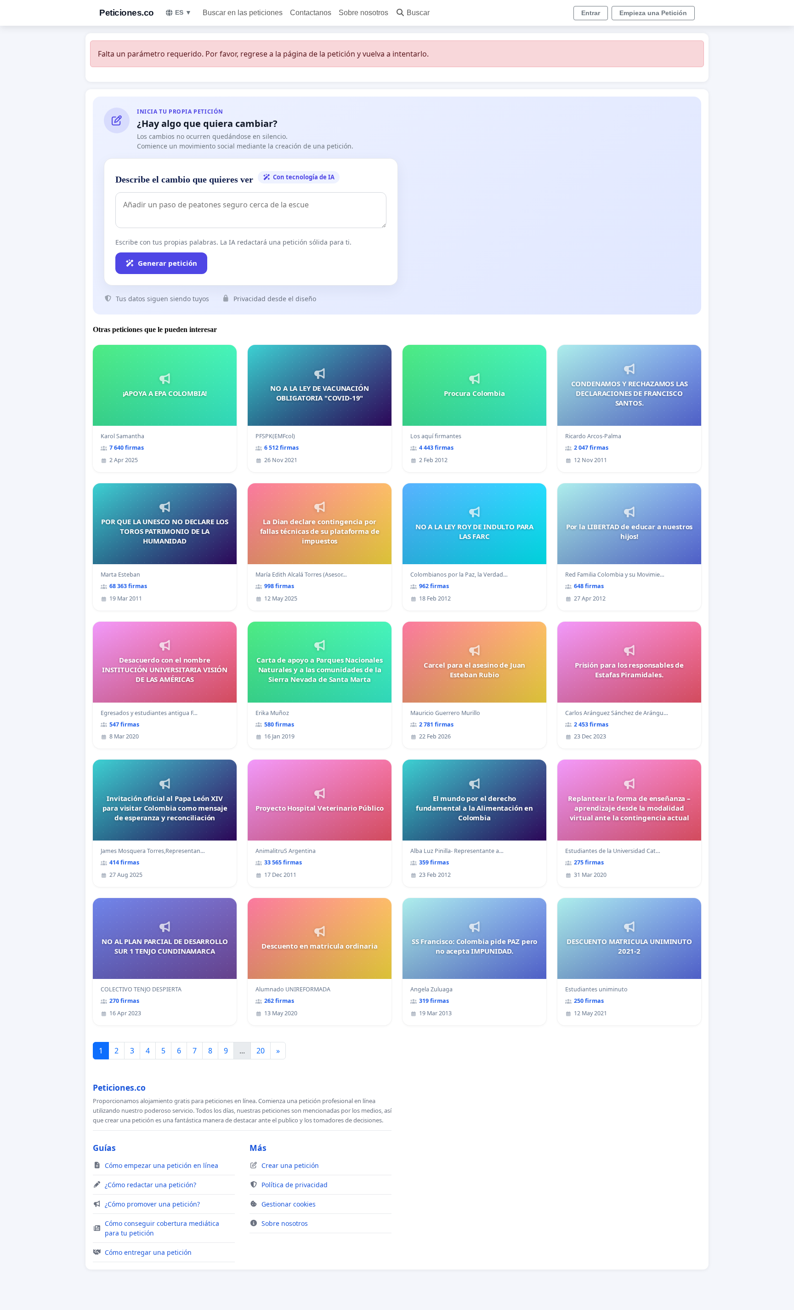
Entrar (590, 13)
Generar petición (167, 263)
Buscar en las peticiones (243, 13)
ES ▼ (183, 12)
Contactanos (310, 13)
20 (260, 1051)
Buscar (418, 13)
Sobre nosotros (363, 13)
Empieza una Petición (653, 13)
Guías (104, 1147)
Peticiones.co (126, 12)
